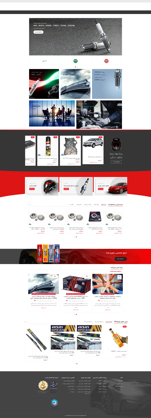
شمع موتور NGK (103, 381)
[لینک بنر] (75, 36)
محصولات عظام (103, 386)
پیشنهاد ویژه (72, 294)
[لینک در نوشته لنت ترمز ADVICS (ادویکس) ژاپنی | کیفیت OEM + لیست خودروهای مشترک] (75, 284)
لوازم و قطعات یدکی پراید (84, 381)
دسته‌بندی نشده (105, 294)
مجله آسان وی (119, 386)
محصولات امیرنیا (103, 383)
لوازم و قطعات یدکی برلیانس (83, 386)
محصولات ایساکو (103, 392)
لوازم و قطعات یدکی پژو (84, 383)
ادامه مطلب (107, 309)
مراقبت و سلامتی (35, 294)
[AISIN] (44, 61)
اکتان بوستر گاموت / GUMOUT (118, 351)
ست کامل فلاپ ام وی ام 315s (95, 157)
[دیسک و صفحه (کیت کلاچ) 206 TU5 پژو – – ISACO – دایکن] (37, 217)
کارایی (68, 294)
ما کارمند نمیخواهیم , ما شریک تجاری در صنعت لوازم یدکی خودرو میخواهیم (108, 297)
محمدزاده (105, 301)
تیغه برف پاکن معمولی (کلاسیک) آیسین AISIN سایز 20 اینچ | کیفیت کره (64, 352)
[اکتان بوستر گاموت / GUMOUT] (115, 337)
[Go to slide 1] (76, 314)
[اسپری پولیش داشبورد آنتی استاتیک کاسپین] (47, 146)
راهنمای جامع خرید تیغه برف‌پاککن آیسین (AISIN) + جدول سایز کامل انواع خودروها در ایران (43, 297)
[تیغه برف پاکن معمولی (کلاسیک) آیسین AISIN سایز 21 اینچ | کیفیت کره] (89, 337)
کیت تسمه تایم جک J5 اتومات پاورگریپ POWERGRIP (26, 159)
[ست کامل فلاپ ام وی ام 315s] (93, 145)
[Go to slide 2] (74, 314)
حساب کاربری (119, 383)
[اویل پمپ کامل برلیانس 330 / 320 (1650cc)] (70, 146)
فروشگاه (121, 381)
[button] (31, 205)
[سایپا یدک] (106, 61)
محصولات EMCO (103, 389)
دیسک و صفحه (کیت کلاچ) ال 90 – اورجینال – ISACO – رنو (114, 228)
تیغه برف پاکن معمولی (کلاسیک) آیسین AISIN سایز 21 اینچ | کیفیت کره (90, 352)
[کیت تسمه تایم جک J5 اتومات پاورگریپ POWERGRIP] (25, 146)
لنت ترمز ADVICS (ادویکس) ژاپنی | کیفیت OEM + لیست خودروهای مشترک (75, 297)
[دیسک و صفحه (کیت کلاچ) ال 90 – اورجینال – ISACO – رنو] (114, 217)
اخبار (112, 294)
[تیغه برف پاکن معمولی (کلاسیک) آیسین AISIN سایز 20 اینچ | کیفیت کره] (63, 337)
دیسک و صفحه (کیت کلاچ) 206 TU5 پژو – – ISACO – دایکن (37, 228)
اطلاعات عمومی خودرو (79, 294)
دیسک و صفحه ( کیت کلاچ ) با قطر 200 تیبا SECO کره (95, 228)
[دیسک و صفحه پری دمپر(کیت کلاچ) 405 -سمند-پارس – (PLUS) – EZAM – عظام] (56, 217)
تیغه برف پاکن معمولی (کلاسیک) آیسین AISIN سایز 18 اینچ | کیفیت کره (38, 357)
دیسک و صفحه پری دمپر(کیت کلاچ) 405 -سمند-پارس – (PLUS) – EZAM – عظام (56, 229)
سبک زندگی (44, 294)
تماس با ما (71, 389)
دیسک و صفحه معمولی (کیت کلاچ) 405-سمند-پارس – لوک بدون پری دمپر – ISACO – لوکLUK (76, 230)
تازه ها (110, 294)
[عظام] (75, 61)
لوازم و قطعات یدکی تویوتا (84, 389)
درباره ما (72, 392)
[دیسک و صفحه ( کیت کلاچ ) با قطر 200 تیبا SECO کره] (95, 217)
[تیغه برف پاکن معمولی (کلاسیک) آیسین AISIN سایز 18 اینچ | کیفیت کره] (37, 340)
